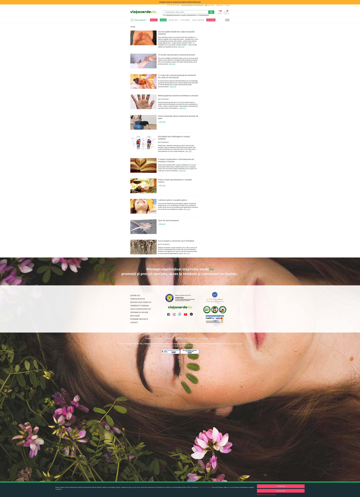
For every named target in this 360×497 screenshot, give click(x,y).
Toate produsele (140, 20)
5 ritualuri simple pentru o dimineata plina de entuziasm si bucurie (176, 160)
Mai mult (181, 47)
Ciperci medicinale (198, 20)
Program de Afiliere (139, 312)
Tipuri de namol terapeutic (168, 220)
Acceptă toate (281, 486)
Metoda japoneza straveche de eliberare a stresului (178, 95)
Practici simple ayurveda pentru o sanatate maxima (175, 180)
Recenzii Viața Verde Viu (140, 302)
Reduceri (154, 20)
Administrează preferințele (266, 495)
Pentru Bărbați (185, 20)
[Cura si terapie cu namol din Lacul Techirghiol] (143, 247)
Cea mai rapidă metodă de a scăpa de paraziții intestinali (176, 33)
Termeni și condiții (153, 338)
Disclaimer (203, 338)
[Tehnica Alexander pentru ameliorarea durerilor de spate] (143, 122)
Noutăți (163, 20)
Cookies (168, 338)
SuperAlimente (191, 15)
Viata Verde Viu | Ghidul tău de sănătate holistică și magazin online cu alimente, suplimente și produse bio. (175, 343)
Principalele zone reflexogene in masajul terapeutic (174, 137)
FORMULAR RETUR (137, 299)
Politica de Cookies (204, 487)
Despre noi (219, 5)
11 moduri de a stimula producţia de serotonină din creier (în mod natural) (177, 76)
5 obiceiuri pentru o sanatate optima (172, 200)
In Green (183, 15)
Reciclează (135, 316)
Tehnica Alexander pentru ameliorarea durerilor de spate (178, 117)
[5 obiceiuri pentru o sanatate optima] (143, 206)
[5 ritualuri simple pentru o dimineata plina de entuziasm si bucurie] (143, 165)
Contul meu (210, 5)
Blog (227, 20)
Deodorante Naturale (173, 15)
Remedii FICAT (173, 20)
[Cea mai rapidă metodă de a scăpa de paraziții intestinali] (143, 38)
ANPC (213, 338)
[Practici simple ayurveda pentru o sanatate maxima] (143, 185)
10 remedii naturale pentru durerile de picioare (176, 55)
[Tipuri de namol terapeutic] (143, 226)
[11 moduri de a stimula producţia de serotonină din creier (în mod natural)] (143, 81)
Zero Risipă (210, 20)
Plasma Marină (203, 15)
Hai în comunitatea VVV (140, 309)
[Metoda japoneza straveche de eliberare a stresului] (143, 101)
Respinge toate (280, 491)
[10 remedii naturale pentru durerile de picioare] (143, 61)
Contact (227, 5)
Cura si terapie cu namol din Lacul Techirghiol (176, 241)
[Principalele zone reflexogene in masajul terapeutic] (143, 142)
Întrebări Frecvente (139, 319)
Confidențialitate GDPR (184, 338)
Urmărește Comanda (139, 305)
